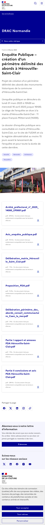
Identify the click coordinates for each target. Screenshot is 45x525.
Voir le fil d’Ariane (8, 14)
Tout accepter (22, 508)
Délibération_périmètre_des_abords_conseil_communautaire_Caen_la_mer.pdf (22, 313)
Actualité (6, 154)
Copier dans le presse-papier (30, 408)
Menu (41, 3)
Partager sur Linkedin (17, 408)
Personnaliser (22, 520)
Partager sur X (10, 408)
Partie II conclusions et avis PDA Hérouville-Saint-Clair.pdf (21, 374)
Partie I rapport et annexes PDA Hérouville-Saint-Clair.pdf (21, 343)
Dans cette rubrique (12, 41)
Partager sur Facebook (4, 408)
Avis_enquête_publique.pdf (21, 234)
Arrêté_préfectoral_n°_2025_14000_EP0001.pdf (22, 208)
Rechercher (35, 3)
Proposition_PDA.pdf (18, 285)
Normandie (17, 154)
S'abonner (22, 444)
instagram (23, 464)
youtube (30, 464)
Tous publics (7, 159)
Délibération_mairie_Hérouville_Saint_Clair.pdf (22, 260)
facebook (17, 464)
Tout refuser (22, 514)
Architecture (28, 154)
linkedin (10, 464)
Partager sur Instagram (23, 408)
